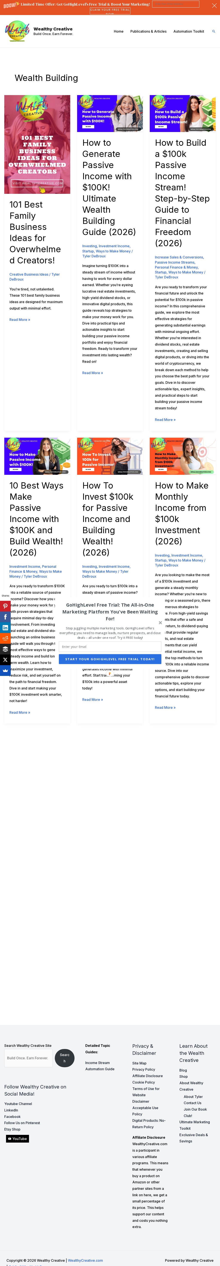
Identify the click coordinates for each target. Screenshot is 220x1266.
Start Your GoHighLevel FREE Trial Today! (110, 659)
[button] (110, 611)
